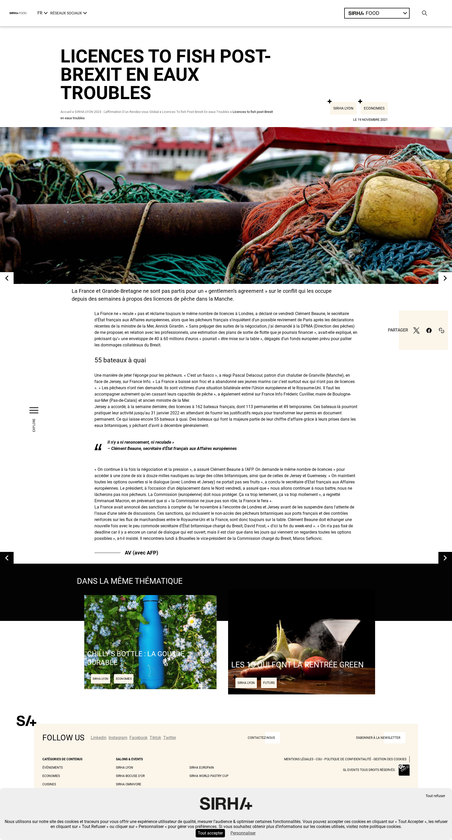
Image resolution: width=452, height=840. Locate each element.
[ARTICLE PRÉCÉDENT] (7, 278)
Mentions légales (298, 759)
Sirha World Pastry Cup (209, 776)
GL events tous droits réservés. (369, 770)
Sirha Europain (201, 767)
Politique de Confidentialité (347, 759)
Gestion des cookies (390, 759)
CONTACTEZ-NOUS (261, 738)
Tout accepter (210, 833)
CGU (319, 759)
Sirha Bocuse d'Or (130, 776)
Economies (374, 108)
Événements (52, 767)
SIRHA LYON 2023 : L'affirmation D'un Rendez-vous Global (117, 112)
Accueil (65, 112)
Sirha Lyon (343, 108)
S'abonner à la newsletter (378, 738)
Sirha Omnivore (128, 784)
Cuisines (49, 784)
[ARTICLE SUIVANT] (445, 278)
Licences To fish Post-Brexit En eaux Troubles (195, 112)
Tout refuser (435, 796)
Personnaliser (243, 833)
